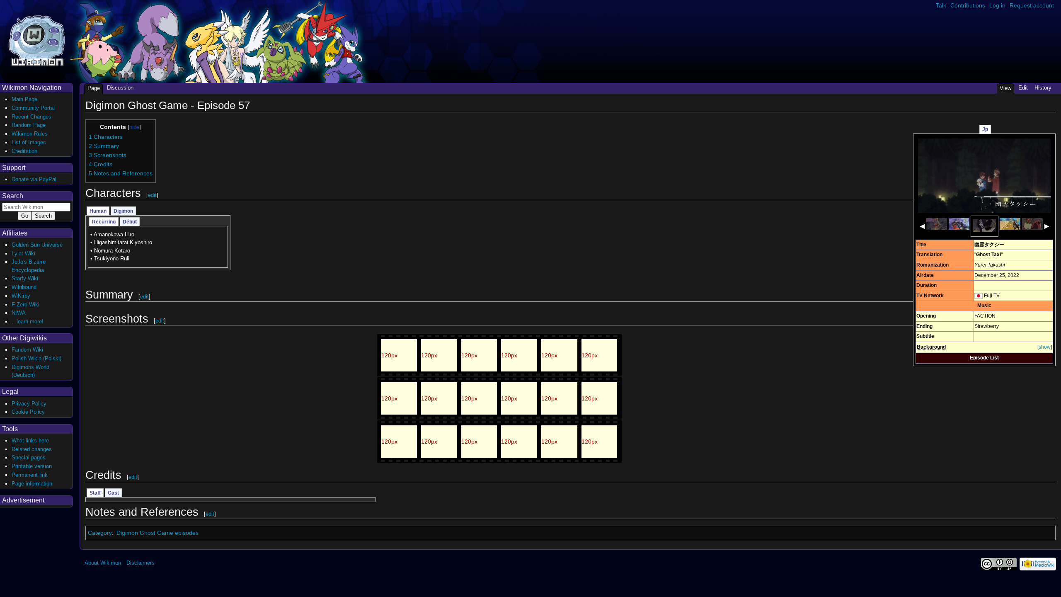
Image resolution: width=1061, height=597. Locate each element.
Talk (941, 5)
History (1042, 88)
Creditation (24, 151)
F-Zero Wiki (25, 304)
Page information (32, 484)
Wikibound (24, 287)
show (1045, 347)
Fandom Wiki (27, 350)
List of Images (29, 142)
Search (12, 195)
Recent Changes (31, 117)
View (1005, 88)
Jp (985, 129)
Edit (1023, 88)
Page (93, 88)
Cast (113, 493)
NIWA (19, 313)
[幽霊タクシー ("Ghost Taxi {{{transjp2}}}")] (984, 175)
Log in (997, 5)
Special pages (29, 457)
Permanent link (30, 475)
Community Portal (33, 108)
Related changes (32, 449)
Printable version (32, 466)
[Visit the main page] (37, 40)
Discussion (120, 88)
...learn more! (28, 321)
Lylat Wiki (23, 253)
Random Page (29, 125)
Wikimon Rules (30, 134)
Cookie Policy (28, 412)
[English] (978, 295)
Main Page (24, 99)
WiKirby (21, 296)
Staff (95, 493)
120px (389, 355)
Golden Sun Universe (37, 245)
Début (130, 222)
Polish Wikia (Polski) (36, 358)
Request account (1032, 5)
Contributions (967, 5)
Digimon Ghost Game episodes (157, 532)
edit (152, 195)
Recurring (104, 222)
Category (100, 532)
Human (98, 211)
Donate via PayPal (34, 179)
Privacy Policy (29, 403)
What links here (30, 440)
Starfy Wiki (25, 278)
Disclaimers (140, 563)
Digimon (123, 211)
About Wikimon (103, 563)
